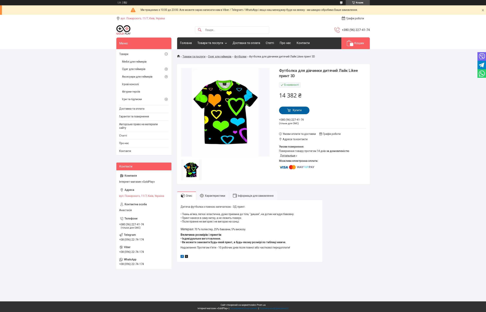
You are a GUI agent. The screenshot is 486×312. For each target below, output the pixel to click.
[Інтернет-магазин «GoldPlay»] (123, 30)
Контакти (303, 43)
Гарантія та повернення (134, 116)
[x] (186, 257)
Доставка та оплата (246, 43)
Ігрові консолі (130, 84)
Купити (297, 110)
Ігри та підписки (132, 99)
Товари (123, 54)
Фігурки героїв (131, 91)
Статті (270, 43)
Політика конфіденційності (274, 308)
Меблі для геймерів (134, 61)
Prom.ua (261, 305)
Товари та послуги (210, 43)
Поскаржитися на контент (244, 308)
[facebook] (182, 257)
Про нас (285, 43)
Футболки (240, 56)
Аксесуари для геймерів (137, 76)
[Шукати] (199, 30)
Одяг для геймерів (219, 56)
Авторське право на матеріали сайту (138, 126)
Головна (186, 43)
